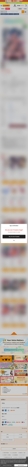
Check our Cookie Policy (7, 465)
